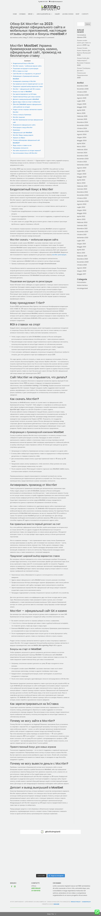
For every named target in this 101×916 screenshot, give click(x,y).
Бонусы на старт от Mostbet (22, 92)
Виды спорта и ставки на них (22, 145)
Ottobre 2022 (82, 198)
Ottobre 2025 (82, 92)
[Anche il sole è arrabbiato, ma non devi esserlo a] (71, 866)
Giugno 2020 (81, 271)
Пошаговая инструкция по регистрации (25, 68)
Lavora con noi (67, 14)
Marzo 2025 (81, 113)
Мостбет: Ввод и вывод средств (23, 135)
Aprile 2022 (81, 216)
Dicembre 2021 (82, 229)
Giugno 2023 (81, 174)
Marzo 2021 (81, 253)
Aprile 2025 (81, 110)
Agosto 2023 (81, 168)
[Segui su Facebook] (11, 886)
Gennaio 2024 (82, 153)
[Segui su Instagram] (14, 886)
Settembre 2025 (83, 95)
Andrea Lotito (17, 38)
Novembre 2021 (82, 232)
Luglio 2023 (81, 171)
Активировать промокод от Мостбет (24, 81)
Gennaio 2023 (82, 189)
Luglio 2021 (81, 241)
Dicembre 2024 (82, 122)
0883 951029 (35, 888)
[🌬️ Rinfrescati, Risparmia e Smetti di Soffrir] (30, 866)
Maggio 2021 (81, 247)
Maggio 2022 (81, 213)
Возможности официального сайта (24, 125)
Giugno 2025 (81, 104)
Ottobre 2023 (82, 162)
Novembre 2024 (83, 125)
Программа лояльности (20, 148)
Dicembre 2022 (82, 192)
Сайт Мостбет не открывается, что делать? (27, 74)
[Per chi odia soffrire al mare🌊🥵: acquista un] (71, 854)
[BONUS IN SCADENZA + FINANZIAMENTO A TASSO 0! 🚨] (50, 843)
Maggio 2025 (81, 107)
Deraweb (56, 904)
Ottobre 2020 (82, 265)
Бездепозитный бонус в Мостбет (23, 63)
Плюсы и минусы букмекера (22, 115)
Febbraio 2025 (82, 116)
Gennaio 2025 (82, 119)
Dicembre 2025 (82, 86)
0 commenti (50, 38)
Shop (77, 14)
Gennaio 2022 (82, 225)
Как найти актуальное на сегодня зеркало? (27, 150)
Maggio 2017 (81, 274)
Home (15, 14)
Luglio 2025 (81, 101)
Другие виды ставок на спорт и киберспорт (27, 102)
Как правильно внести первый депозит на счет (28, 84)
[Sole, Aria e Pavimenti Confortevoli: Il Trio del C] (71, 843)
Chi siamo (22, 14)
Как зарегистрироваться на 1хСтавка (24, 94)
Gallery (57, 14)
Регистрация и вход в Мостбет (22, 127)
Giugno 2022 (81, 210)
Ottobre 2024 (82, 128)
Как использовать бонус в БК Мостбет (25, 153)
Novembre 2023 (82, 159)
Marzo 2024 (81, 147)
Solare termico (82, 285)
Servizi (30, 14)
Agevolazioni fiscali (43, 14)
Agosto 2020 (81, 268)
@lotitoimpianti (52, 831)
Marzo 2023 (81, 183)
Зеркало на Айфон (19, 138)
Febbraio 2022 (82, 222)
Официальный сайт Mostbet (22, 133)
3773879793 (35, 891)
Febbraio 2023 (82, 186)
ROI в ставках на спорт (20, 71)
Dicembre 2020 (82, 259)
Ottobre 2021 (81, 235)
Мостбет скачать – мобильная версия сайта (27, 66)
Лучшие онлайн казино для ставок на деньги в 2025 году (84, 42)
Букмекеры (16, 130)
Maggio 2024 (82, 141)
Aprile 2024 (81, 143)
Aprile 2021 (81, 250)
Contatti (85, 14)
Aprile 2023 (81, 180)
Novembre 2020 (82, 262)
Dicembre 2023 (82, 156)
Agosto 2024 (81, 134)
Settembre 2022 (83, 201)
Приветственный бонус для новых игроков (26, 97)
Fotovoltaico (81, 282)
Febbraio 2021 (82, 256)
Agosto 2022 (81, 204)
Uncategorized (39, 38)
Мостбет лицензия (19, 117)
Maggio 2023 (81, 177)
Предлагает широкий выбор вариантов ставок (28, 86)
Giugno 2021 (81, 244)
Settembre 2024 (83, 131)
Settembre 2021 (82, 238)
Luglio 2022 (81, 207)
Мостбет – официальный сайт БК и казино (26, 89)
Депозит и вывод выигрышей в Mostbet (26, 99)
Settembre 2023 (83, 165)
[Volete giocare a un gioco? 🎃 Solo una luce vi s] (30, 843)
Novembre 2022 (82, 195)
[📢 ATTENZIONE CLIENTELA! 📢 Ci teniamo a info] (50, 854)
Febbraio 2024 (82, 150)
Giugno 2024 (81, 137)
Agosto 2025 (81, 98)
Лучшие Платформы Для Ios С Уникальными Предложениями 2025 (83, 73)
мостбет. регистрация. (59, 255)
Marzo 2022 (81, 219)
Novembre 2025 (82, 89)
